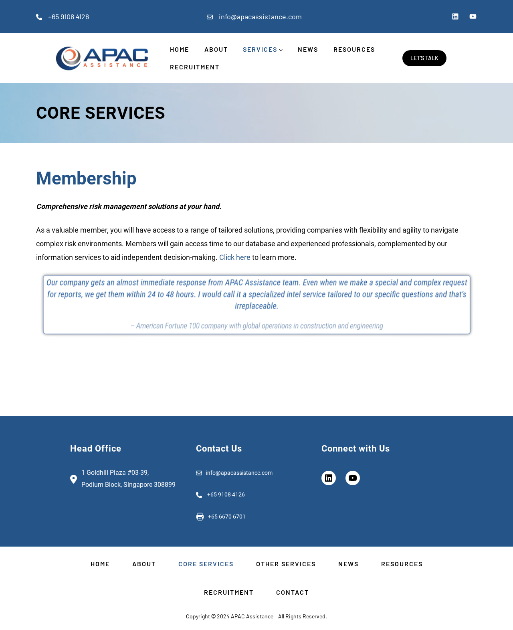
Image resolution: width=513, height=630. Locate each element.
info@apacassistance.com (260, 16)
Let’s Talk (424, 58)
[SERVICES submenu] (281, 50)
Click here (234, 257)
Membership (86, 178)
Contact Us (219, 449)
